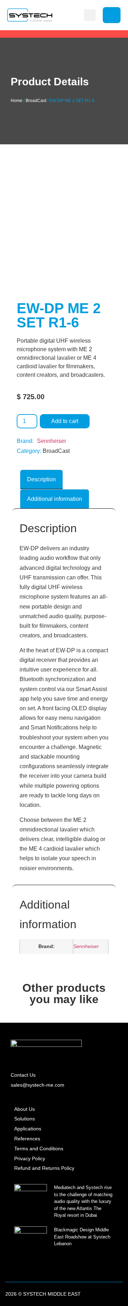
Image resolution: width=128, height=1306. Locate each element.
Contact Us (23, 1075)
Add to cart (64, 421)
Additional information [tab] (54, 499)
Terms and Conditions (38, 1148)
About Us (24, 1109)
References (27, 1138)
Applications (27, 1128)
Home (16, 100)
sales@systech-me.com (37, 1085)
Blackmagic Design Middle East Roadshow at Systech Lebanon (82, 1236)
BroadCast (36, 100)
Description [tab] (41, 479)
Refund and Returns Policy (44, 1168)
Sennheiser (51, 441)
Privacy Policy (29, 1158)
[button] (90, 15)
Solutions (24, 1119)
